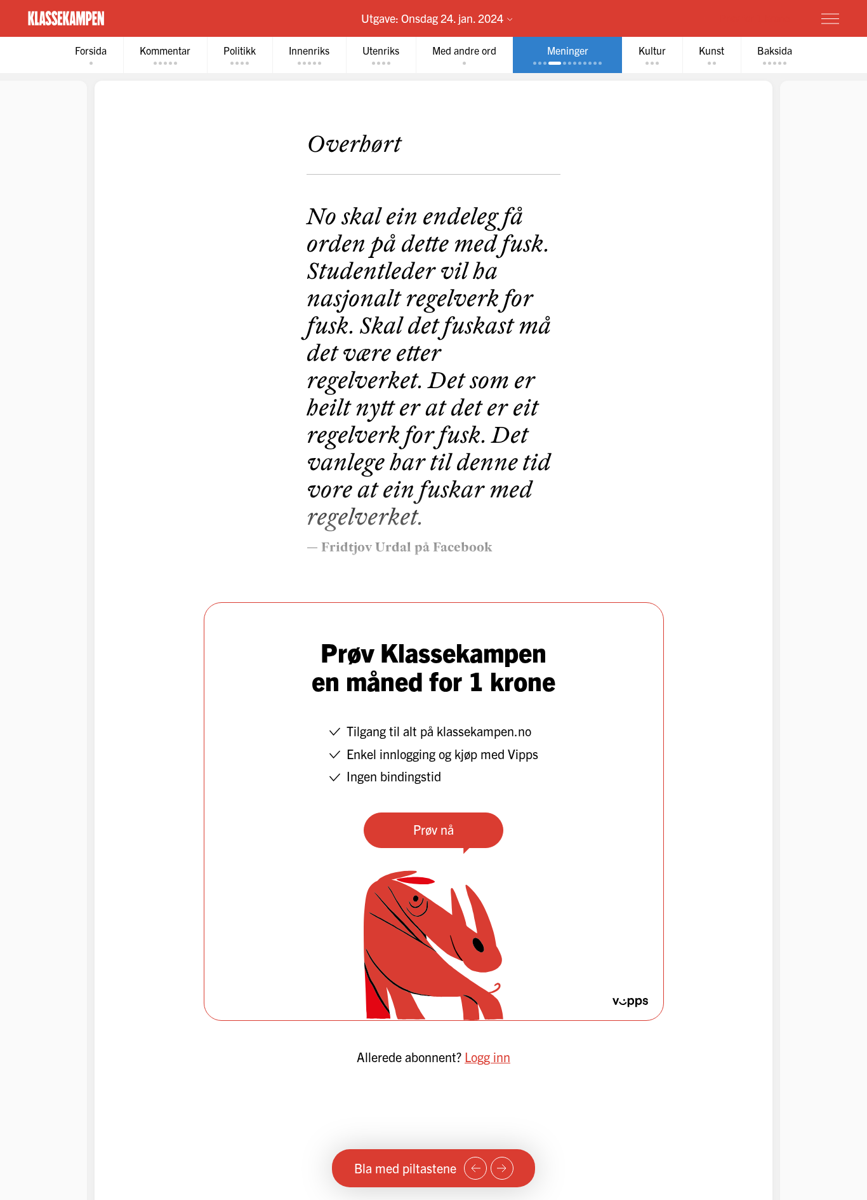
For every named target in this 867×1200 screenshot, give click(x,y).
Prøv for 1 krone (755, 17)
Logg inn (487, 1057)
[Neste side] (502, 1168)
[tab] (90, 55)
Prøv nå (433, 829)
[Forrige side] (475, 1168)
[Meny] (830, 18)
